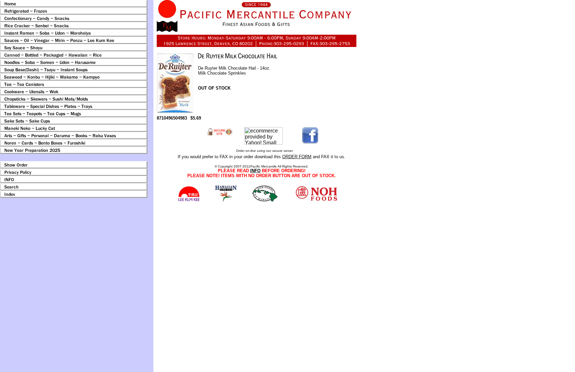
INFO (255, 170)
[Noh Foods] (226, 200)
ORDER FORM (296, 156)
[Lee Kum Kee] (189, 200)
